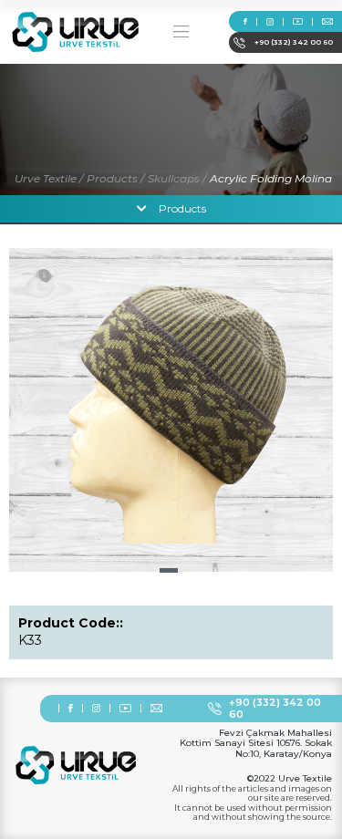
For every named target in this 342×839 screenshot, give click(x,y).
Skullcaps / (177, 178)
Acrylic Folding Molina (271, 178)
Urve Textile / (49, 178)
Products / (115, 178)
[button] (169, 570)
